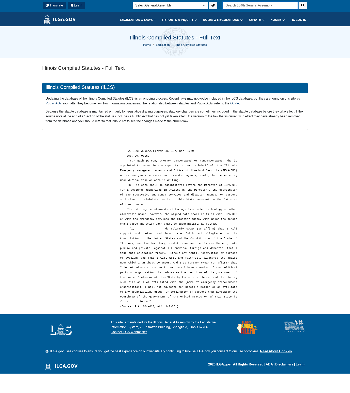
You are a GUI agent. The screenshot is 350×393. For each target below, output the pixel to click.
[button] (135, 20)
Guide (234, 103)
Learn (300, 364)
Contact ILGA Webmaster (129, 332)
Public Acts (54, 103)
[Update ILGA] (213, 5)
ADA (270, 364)
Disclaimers (284, 364)
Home (147, 44)
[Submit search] (303, 5)
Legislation (163, 44)
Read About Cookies (276, 351)
